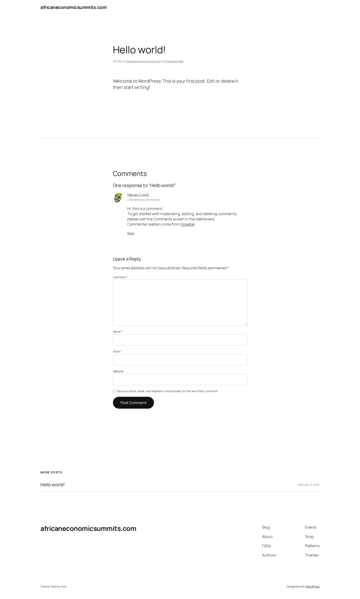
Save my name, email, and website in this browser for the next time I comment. (167, 391)
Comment (120, 277)
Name (117, 331)
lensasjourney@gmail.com (144, 61)
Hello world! (52, 484)
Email (117, 351)
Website (118, 371)
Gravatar (187, 224)
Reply (131, 233)
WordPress (313, 586)
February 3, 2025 (138, 195)
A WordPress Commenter (143, 200)
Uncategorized (173, 61)
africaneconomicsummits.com (73, 7)
